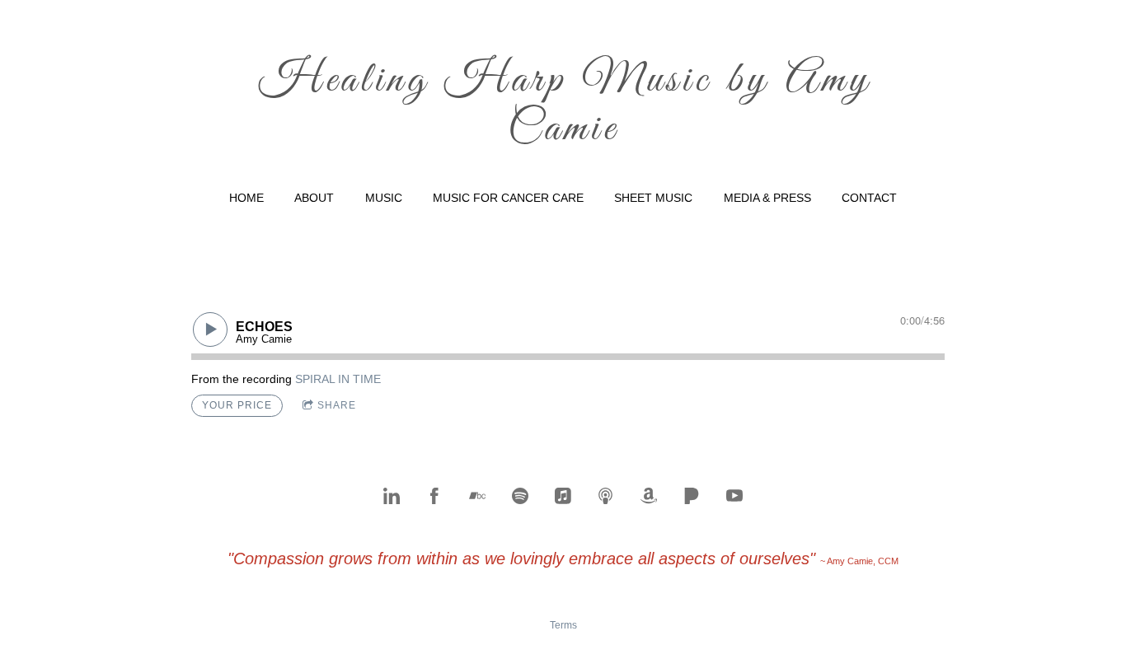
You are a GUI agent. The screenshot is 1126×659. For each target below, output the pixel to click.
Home (246, 197)
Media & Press (767, 197)
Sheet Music (653, 197)
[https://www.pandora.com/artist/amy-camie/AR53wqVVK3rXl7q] (691, 496)
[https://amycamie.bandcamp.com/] (477, 496)
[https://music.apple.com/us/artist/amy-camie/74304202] (563, 496)
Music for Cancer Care (508, 197)
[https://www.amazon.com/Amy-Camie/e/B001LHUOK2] (648, 496)
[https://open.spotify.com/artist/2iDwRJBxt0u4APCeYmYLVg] (520, 496)
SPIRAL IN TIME (338, 379)
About (314, 197)
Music (383, 197)
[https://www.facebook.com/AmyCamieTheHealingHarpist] (434, 496)
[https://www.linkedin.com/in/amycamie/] (391, 496)
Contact (869, 197)
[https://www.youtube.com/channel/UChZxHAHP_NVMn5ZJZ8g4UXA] (734, 496)
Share (336, 405)
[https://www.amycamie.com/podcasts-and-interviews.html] (606, 496)
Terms (563, 624)
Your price (237, 405)
